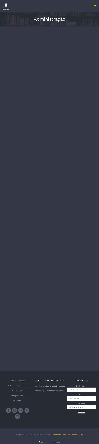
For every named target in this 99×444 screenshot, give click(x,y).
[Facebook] (8, 410)
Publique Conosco (17, 381)
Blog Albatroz (17, 396)
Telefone (81, 404)
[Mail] (17, 416)
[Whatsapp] (26, 410)
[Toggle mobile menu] (95, 6)
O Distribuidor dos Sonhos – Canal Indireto (73, 335)
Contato (17, 401)
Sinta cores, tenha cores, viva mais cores (73, 144)
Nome (81, 395)
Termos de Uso (77, 435)
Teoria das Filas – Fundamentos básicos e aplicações (73, 214)
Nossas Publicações (18, 386)
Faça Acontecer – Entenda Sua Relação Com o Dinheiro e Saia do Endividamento (26, 336)
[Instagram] (14, 410)
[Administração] (26, 71)
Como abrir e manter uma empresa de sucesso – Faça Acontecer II (26, 68)
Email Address (81, 386)
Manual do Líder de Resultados (73, 290)
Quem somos (17, 391)
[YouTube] (20, 410)
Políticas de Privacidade (61, 435)
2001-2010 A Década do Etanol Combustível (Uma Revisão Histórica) (26, 217)
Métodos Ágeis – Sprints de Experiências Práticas (73, 67)
